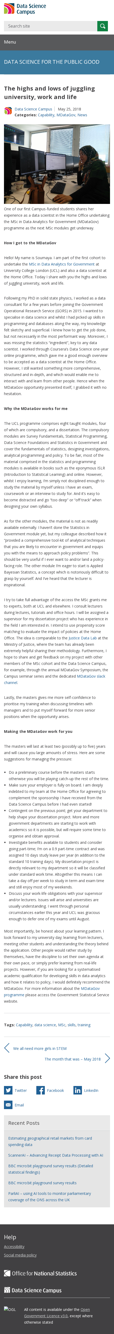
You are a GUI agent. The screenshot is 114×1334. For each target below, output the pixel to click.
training (84, 1024)
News (82, 114)
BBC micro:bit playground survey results (42, 1182)
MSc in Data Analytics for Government (62, 264)
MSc (61, 1024)
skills (72, 1024)
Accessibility (14, 1246)
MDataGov (65, 114)
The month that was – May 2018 (73, 1059)
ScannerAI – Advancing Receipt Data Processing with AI (55, 1155)
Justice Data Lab (83, 637)
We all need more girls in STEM (40, 1048)
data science (45, 1024)
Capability (46, 114)
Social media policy (20, 1255)
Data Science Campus (33, 109)
